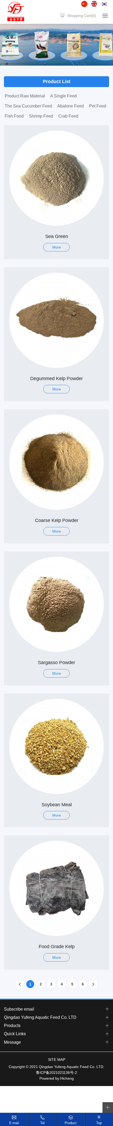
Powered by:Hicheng (56, 1078)
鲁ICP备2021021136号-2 (56, 1072)
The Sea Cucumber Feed (28, 106)
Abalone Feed (70, 106)
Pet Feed (97, 106)
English (94, 4)
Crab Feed (68, 116)
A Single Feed (63, 96)
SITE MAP (56, 1059)
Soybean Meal (57, 804)
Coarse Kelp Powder (56, 520)
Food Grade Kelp (57, 946)
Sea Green (56, 236)
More (56, 247)
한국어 (104, 4)
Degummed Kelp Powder (56, 378)
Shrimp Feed (41, 116)
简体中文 (84, 4)
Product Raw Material (25, 96)
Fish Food (14, 116)
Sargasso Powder (56, 662)
